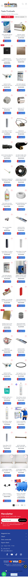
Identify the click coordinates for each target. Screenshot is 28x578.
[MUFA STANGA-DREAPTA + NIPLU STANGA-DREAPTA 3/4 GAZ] (7, 147)
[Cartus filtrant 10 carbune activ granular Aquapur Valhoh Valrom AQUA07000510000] (7, 243)
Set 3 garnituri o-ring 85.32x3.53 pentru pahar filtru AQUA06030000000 (21, 374)
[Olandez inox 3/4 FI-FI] (7, 100)
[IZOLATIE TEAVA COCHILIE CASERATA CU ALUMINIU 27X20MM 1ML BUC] (21, 26)
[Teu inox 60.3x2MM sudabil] (7, 219)
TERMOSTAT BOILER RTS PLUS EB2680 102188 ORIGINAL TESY (7, 180)
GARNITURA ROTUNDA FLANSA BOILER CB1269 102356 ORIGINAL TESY (21, 180)
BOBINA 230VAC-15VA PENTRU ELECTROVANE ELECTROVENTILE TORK (21, 276)
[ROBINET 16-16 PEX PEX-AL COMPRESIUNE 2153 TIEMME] (7, 291)
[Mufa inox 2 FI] (21, 100)
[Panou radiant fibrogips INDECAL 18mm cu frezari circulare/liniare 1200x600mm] (21, 50)
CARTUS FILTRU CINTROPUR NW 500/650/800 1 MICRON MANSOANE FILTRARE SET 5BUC (21, 228)
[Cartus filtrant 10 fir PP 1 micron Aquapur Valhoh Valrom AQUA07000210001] (7, 123)
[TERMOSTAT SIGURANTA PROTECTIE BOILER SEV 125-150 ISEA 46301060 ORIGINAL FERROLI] (21, 123)
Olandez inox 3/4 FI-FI (7, 108)
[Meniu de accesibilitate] (25, 566)
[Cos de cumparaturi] (26, 4)
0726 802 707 (6, 548)
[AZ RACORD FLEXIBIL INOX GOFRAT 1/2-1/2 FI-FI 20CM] (21, 461)
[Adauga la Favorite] (11, 21)
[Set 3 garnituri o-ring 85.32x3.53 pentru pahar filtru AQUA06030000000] (21, 365)
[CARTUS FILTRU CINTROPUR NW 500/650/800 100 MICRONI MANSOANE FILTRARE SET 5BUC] (21, 341)
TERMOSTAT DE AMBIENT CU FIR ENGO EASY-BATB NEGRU (7, 59)
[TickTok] (16, 554)
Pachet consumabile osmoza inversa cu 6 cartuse (21, 422)
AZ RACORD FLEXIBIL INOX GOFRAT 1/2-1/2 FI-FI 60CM (7, 470)
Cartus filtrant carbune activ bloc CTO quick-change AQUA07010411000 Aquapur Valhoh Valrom (21, 398)
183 (22, 505)
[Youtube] (11, 554)
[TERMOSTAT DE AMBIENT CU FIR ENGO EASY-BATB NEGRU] (7, 50)
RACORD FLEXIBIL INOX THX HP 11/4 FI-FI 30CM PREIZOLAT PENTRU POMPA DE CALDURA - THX (21, 156)
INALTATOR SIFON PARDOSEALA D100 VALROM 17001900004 (21, 324)
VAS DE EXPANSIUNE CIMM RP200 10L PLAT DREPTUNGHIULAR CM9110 (21, 300)
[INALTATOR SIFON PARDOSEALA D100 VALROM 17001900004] (21, 315)
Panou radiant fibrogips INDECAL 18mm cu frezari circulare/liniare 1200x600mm (21, 59)
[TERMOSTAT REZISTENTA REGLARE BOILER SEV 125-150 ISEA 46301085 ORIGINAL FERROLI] (7, 341)
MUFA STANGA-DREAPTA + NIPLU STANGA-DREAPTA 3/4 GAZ (7, 156)
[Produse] (2, 6)
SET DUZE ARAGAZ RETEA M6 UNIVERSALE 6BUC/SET (7, 276)
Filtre (8, 17)
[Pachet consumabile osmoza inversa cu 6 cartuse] (21, 413)
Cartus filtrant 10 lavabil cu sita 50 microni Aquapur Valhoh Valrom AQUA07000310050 (21, 252)
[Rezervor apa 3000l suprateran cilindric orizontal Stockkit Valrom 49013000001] (21, 485)
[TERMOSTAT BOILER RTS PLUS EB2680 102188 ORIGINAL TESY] (7, 171)
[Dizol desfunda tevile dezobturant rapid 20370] (7, 195)
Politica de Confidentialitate (15, 524)
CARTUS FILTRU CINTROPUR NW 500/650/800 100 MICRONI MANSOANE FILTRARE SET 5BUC (21, 349)
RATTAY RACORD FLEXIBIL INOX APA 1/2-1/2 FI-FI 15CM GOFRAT (21, 446)
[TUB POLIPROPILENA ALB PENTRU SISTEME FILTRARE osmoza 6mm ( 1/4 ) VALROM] (21, 195)
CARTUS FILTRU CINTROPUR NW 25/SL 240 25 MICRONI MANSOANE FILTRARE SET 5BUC (7, 374)
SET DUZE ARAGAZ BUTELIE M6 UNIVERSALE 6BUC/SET (21, 85)
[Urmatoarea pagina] (25, 505)
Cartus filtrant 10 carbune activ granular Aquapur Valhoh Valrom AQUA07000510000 (7, 252)
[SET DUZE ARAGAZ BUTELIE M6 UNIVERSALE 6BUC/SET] (21, 76)
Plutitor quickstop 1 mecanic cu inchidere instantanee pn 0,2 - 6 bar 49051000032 (7, 494)
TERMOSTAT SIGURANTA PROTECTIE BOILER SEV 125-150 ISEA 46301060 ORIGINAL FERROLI (21, 131)
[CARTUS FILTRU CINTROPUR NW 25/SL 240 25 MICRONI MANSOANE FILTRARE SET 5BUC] (7, 365)
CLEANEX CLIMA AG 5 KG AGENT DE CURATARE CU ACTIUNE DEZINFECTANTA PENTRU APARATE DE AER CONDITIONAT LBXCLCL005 (7, 398)
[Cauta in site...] (23, 4)
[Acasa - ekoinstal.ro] (10, 4)
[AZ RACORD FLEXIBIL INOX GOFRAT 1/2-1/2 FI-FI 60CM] (7, 461)
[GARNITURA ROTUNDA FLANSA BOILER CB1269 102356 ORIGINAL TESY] (21, 171)
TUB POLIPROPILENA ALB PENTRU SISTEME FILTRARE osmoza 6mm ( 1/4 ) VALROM (21, 204)
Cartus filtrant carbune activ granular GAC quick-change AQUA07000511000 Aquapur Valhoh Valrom (7, 422)
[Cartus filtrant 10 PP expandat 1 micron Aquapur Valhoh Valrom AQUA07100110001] (7, 437)
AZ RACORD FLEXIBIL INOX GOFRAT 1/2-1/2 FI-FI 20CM (21, 470)
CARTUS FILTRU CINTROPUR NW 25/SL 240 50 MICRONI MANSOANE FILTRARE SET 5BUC (7, 85)
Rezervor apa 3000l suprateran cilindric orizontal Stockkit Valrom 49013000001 (21, 494)
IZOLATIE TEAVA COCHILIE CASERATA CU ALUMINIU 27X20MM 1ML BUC (21, 35)
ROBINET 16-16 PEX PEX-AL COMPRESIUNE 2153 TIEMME (7, 300)
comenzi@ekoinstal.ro (8, 551)
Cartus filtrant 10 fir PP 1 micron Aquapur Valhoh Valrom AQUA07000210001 (7, 131)
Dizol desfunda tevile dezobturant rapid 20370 (7, 204)
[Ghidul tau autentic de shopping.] (14, 574)
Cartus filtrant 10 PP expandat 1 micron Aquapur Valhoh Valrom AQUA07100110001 (7, 446)
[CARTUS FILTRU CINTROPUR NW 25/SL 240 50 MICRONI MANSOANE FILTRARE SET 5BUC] (7, 76)
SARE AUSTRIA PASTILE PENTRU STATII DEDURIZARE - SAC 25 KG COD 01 (7, 35)
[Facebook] (7, 554)
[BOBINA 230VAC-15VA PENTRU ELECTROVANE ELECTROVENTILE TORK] (21, 267)
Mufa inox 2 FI (21, 108)
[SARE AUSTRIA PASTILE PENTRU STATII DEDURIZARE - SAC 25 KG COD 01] (7, 26)
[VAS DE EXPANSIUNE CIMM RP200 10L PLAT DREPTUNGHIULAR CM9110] (21, 291)
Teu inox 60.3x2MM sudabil (7, 228)
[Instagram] (21, 554)
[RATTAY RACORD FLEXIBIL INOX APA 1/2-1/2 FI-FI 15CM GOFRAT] (21, 437)
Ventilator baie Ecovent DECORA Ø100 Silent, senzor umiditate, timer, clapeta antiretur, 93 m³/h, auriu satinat (7, 324)
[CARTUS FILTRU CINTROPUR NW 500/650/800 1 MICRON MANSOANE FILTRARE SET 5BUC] (21, 219)
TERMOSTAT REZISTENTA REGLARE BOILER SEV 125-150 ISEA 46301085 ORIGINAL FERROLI (7, 349)
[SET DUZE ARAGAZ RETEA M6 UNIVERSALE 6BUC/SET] (7, 267)
